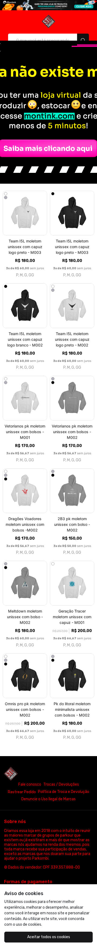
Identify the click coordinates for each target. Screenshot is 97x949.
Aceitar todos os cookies (48, 937)
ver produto (25, 213)
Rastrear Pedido (22, 792)
